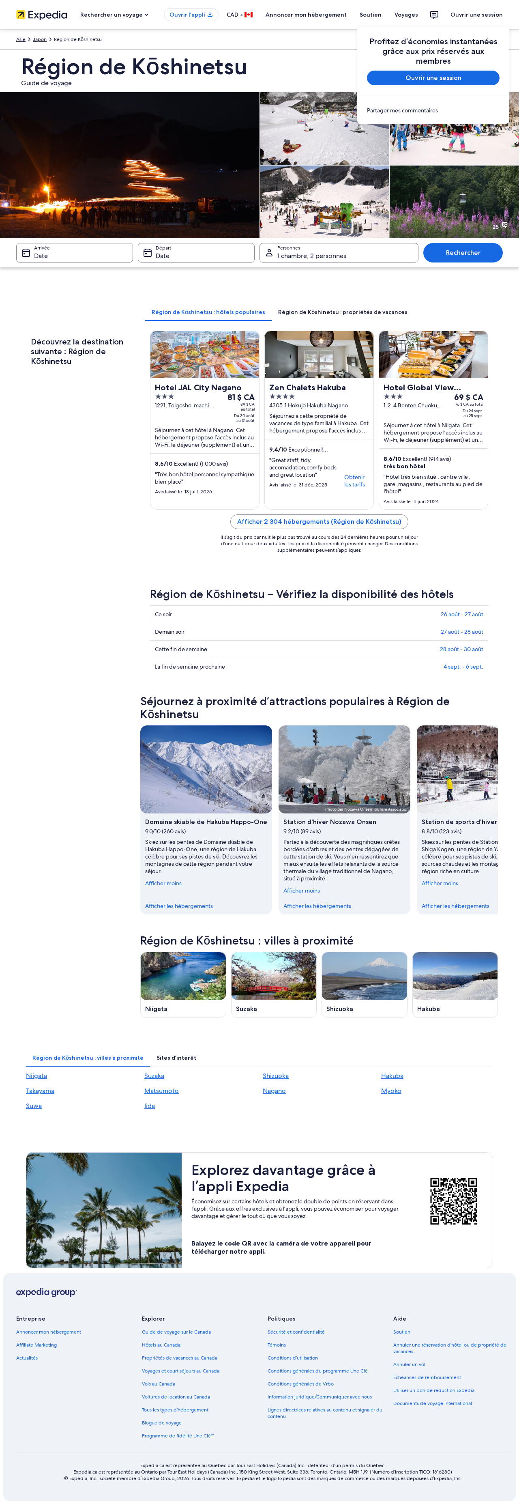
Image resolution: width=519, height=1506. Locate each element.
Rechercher (463, 252)
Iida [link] (149, 1106)
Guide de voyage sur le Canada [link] (176, 1332)
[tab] (208, 312)
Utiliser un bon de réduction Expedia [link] (433, 1390)
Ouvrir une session (476, 14)
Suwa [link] (34, 1106)
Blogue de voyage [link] (162, 1423)
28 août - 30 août (461, 649)
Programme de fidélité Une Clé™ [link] (178, 1436)
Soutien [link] (401, 1332)
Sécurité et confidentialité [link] (296, 1332)
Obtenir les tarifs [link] (354, 480)
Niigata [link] (36, 1075)
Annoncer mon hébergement (306, 14)
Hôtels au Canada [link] (161, 1345)
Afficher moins (163, 883)
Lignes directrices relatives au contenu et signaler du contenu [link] (325, 1413)
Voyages (406, 14)
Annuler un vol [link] (409, 1364)
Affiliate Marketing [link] (36, 1345)
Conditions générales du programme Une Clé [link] (318, 1371)
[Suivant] (497, 819)
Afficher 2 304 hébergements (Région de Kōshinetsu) (319, 521)
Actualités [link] (27, 1358)
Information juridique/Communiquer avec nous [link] (320, 1397)
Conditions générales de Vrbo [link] (301, 1384)
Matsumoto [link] (161, 1090)
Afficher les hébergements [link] (179, 906)
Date (41, 256)
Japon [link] (40, 39)
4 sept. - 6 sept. (463, 666)
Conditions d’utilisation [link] (293, 1358)
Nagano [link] (274, 1090)
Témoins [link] (277, 1345)
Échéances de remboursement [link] (427, 1377)
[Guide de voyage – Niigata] (183, 985)
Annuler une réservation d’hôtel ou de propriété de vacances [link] (449, 1348)
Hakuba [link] (392, 1075)
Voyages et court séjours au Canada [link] (180, 1371)
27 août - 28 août (462, 631)
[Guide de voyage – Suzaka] (274, 985)
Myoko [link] (391, 1090)
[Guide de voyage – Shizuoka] (364, 985)
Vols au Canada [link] (158, 1384)
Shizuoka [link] (276, 1075)
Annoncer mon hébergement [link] (48, 1332)
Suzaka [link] (154, 1075)
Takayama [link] (40, 1090)
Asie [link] (21, 39)
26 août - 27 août (462, 614)
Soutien (371, 14)
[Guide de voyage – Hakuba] (455, 985)
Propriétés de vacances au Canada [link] (179, 1358)
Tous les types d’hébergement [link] (175, 1410)
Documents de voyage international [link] (432, 1403)
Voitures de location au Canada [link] (176, 1397)
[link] (433, 110)
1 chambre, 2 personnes (311, 256)
